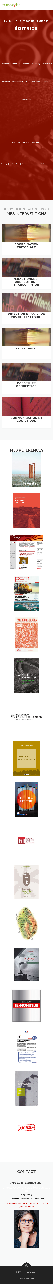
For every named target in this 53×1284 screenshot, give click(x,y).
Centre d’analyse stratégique (26, 1056)
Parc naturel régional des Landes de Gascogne (26, 890)
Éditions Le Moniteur (26, 1017)
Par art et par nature (26, 685)
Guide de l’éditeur (26, 810)
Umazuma (31, 1278)
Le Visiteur (26, 480)
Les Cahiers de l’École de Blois (26, 520)
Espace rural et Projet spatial (26, 643)
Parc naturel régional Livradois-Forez (26, 931)
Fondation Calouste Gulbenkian (26, 726)
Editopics (26, 769)
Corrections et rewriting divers (26, 1139)
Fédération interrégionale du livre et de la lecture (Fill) (26, 847)
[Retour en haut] (26, 1265)
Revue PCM (26, 604)
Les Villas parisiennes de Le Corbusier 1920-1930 (26, 972)
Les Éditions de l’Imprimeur (26, 1097)
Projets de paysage (27, 563)
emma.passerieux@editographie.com (26, 1189)
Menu (49, 5)
